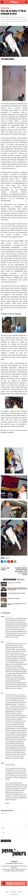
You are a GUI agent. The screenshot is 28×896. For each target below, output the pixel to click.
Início (2, 5)
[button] (25, 2)
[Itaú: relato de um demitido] (4, 600)
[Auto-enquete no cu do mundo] (4, 584)
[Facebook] (10, 875)
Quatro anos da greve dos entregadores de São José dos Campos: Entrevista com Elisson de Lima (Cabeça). (17, 588)
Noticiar (6, 5)
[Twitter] (17, 875)
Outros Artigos (20, 579)
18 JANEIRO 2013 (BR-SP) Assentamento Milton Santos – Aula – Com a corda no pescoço (21, 571)
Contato (20, 891)
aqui (7, 430)
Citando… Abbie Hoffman (5, 568)
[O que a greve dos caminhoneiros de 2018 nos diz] (4, 605)
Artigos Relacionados (9, 579)
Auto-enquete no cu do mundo (14, 582)
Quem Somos (13, 891)
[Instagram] (14, 875)
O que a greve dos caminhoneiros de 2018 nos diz (16, 604)
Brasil (10, 5)
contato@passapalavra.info (14, 863)
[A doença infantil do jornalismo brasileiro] (4, 594)
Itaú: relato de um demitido (13, 598)
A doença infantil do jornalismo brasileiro (16, 593)
